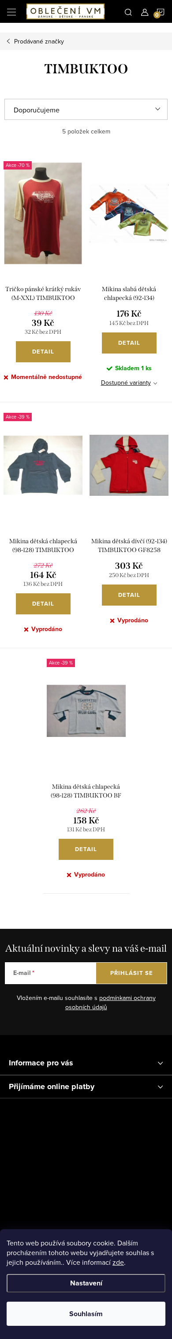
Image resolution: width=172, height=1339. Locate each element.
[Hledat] (128, 11)
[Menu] (11, 11)
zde (118, 1262)
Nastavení (86, 1283)
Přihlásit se (131, 973)
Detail (43, 351)
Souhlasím (86, 1314)
